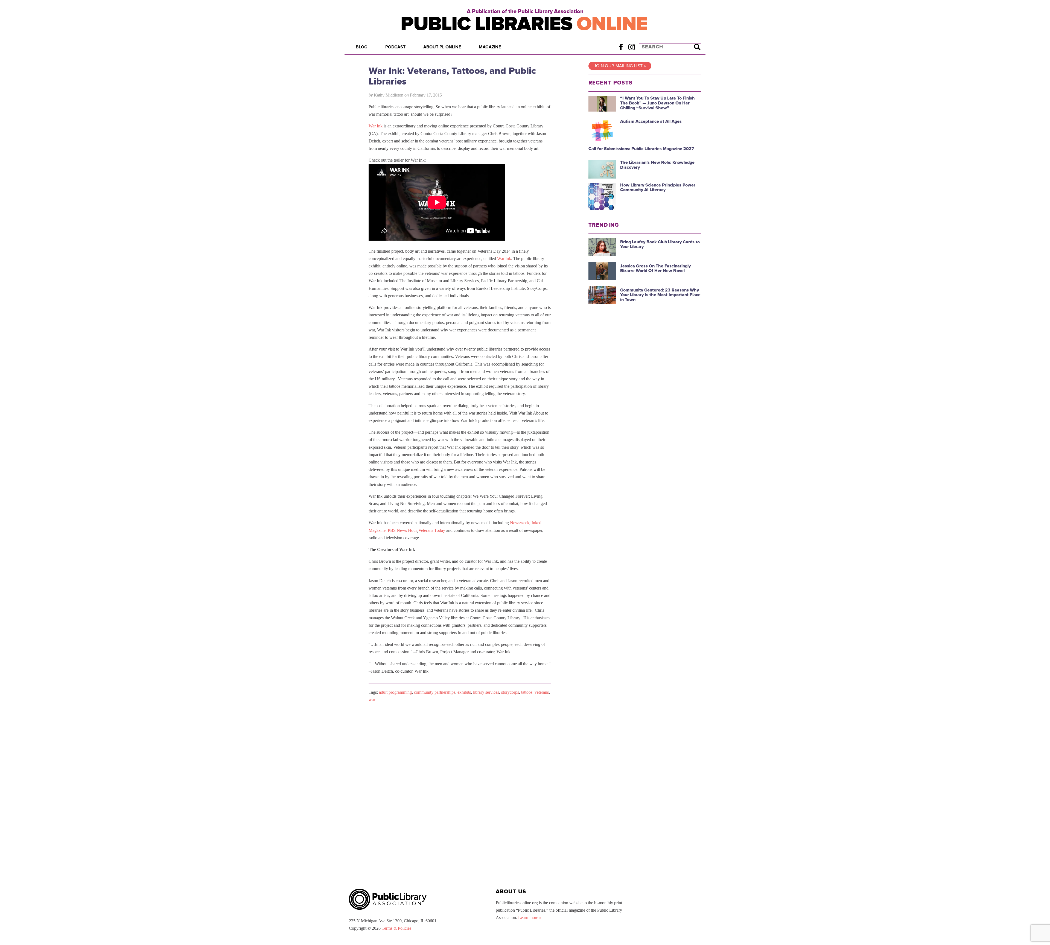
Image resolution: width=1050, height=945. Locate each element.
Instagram (631, 46)
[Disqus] (460, 776)
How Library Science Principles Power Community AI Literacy (657, 187)
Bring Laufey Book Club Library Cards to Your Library (660, 244)
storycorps (510, 692)
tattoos (526, 692)
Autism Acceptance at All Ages (651, 121)
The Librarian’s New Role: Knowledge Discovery (657, 165)
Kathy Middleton (388, 95)
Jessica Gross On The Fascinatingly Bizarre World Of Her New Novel (655, 268)
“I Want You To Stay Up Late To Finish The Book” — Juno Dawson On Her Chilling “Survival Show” (657, 102)
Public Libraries (524, 24)
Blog (362, 47)
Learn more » (529, 917)
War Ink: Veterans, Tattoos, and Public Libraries (452, 76)
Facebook (620, 46)
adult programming (395, 692)
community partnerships (434, 692)
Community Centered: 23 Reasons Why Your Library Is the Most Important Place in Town (660, 294)
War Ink (376, 126)
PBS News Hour (402, 530)
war (372, 699)
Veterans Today (431, 530)
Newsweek (519, 522)
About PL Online (442, 47)
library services (486, 692)
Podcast (395, 47)
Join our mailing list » (620, 66)
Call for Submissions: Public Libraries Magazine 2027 (641, 148)
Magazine (490, 47)
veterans (542, 692)
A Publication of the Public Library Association (525, 11)
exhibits (464, 692)
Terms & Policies (396, 928)
